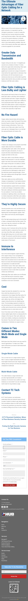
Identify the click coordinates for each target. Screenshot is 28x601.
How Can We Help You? (9, 468)
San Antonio (4, 557)
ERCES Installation (5, 544)
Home (2, 524)
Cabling (4, 17)
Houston (3, 555)
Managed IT (4, 539)
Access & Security (5, 543)
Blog (2, 528)
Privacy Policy (13, 597)
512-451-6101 (8, 504)
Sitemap (18, 597)
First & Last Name (7, 444)
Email (5, 450)
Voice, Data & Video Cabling (7, 546)
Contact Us (4, 530)
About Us (3, 526)
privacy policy (13, 481)
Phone (5, 456)
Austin (3, 553)
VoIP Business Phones (6, 541)
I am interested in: (7, 462)
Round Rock (4, 560)
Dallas (2, 558)
